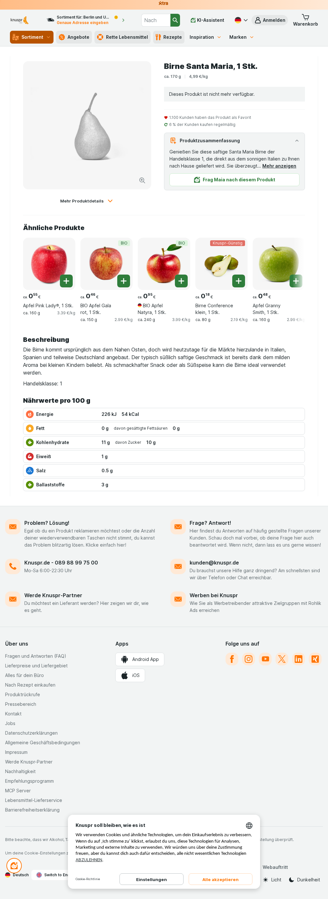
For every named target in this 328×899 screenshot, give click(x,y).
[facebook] (232, 659)
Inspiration (202, 37)
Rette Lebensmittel (127, 37)
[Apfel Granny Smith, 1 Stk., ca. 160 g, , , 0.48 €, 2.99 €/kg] (279, 264)
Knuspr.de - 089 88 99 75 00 (61, 562)
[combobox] (155, 20)
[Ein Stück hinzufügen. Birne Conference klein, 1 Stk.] (238, 281)
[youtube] (265, 659)
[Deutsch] (240, 20)
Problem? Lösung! (47, 523)
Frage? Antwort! (210, 523)
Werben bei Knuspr (214, 595)
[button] (269, 20)
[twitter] (281, 659)
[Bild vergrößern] (142, 180)
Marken (238, 37)
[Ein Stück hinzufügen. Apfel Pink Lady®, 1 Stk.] (66, 281)
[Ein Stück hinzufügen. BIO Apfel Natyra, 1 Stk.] (181, 281)
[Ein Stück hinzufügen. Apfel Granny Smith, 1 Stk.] (296, 281)
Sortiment (32, 37)
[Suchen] (175, 20)
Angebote (78, 37)
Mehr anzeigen (279, 166)
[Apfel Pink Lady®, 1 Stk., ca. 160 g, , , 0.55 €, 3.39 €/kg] (49, 264)
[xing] (315, 659)
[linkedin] (298, 659)
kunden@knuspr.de (214, 562)
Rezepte (172, 37)
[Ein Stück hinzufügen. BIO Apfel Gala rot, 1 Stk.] (123, 281)
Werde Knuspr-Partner (53, 595)
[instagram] (248, 659)
